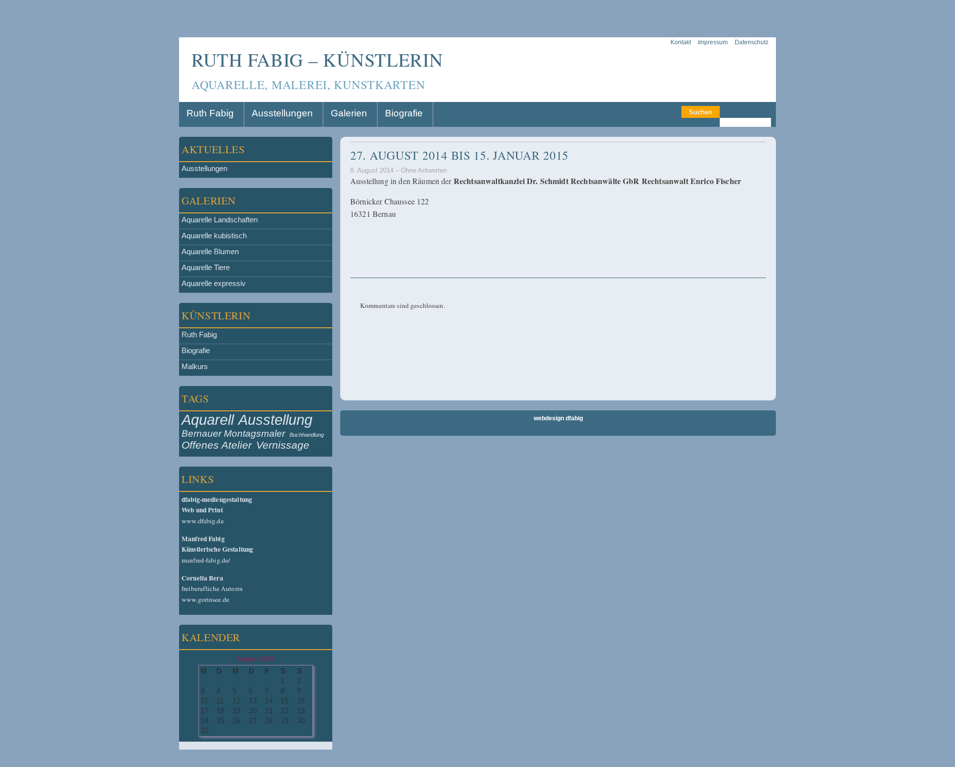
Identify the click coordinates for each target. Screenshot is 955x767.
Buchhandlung (306, 435)
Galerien (349, 113)
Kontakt (680, 42)
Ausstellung (275, 419)
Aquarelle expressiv (214, 284)
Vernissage (282, 445)
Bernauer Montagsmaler (233, 433)
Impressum (713, 42)
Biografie (404, 113)
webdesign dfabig (558, 418)
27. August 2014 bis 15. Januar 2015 (459, 155)
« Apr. (189, 746)
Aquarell (208, 419)
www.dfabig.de (217, 510)
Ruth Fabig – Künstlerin (317, 59)
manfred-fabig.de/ (217, 549)
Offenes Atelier (217, 445)
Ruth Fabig (210, 113)
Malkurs (195, 367)
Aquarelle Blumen (210, 252)
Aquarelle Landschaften (220, 220)
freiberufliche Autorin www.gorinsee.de (212, 589)
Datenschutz (751, 42)
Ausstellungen (282, 113)
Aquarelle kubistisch (214, 236)
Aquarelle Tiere (206, 268)
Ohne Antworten (424, 170)
